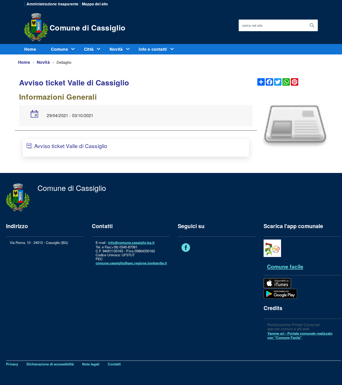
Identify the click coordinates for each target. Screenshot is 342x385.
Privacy (12, 364)
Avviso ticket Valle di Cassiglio (70, 146)
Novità (117, 49)
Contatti (114, 364)
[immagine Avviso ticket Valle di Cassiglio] (295, 125)
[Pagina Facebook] (185, 248)
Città (89, 49)
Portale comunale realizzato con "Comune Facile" (299, 335)
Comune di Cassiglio (87, 27)
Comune (60, 49)
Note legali (90, 364)
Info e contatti (153, 49)
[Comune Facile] (272, 255)
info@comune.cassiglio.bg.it (131, 242)
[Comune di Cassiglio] (36, 26)
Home (30, 49)
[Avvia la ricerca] (312, 25)
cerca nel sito (252, 25)
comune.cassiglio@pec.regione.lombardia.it (131, 263)
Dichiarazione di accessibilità (50, 364)
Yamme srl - (277, 333)
